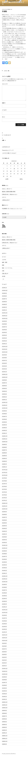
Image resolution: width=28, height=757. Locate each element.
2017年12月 (4, 469)
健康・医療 (4, 262)
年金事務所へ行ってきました (8, 208)
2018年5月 (4, 455)
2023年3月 (4, 304)
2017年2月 (4, 497)
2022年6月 (4, 329)
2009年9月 (4, 710)
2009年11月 (4, 705)
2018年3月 (4, 461)
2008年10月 (4, 741)
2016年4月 (4, 525)
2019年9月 (4, 410)
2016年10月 (4, 508)
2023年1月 (4, 310)
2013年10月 (4, 581)
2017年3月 (4, 495)
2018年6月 (4, 452)
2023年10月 (4, 290)
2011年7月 (4, 649)
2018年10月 (4, 441)
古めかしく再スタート (7, 188)
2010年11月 (4, 671)
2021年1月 (4, 371)
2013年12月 (4, 576)
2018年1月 (4, 467)
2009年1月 (4, 733)
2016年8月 (4, 514)
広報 (8, 70)
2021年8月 (4, 357)
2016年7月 (4, 517)
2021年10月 (4, 352)
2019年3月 (4, 427)
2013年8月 (4, 587)
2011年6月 (4, 651)
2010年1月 (4, 699)
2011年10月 (4, 640)
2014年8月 (4, 553)
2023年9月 (4, 293)
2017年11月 (4, 472)
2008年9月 (4, 744)
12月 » (21, 179)
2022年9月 (4, 321)
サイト (3, 117)
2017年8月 (4, 480)
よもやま (5, 70)
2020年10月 (4, 377)
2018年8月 (4, 447)
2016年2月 (4, 531)
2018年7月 (4, 450)
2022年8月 (4, 324)
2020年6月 (4, 385)
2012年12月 (4, 609)
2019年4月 (4, 424)
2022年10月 (4, 318)
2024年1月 (4, 287)
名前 (3, 102)
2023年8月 (4, 296)
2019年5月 (4, 422)
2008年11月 (4, 738)
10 (14, 168)
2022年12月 (4, 312)
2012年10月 (4, 612)
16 (10, 171)
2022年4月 (4, 335)
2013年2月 (4, 604)
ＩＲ (3, 279)
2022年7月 (4, 326)
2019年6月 (4, 419)
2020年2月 (4, 397)
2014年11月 (4, 548)
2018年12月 (4, 436)
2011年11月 (4, 637)
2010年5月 (4, 688)
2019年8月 (4, 413)
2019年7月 (4, 416)
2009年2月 (4, 730)
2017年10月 (4, 475)
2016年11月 (4, 506)
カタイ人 (4, 197)
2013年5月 (4, 595)
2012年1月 (4, 632)
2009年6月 (4, 719)
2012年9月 (4, 615)
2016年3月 (4, 528)
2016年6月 (4, 520)
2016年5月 (4, 523)
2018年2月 (4, 464)
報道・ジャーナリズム (7, 268)
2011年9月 (4, 643)
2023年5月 (4, 301)
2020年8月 (4, 380)
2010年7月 (4, 682)
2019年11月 (4, 405)
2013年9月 (4, 584)
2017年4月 (4, 492)
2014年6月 (4, 559)
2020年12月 (4, 374)
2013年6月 (4, 593)
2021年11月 (4, 349)
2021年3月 (4, 366)
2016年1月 (4, 534)
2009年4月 (4, 724)
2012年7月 (4, 618)
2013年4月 (4, 598)
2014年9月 (4, 551)
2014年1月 (4, 573)
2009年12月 (4, 702)
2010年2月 (4, 696)
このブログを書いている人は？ (9, 153)
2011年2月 (4, 663)
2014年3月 (4, 567)
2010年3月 (4, 693)
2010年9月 (4, 677)
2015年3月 (4, 542)
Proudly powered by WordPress (9, 753)
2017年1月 (4, 500)
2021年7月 (4, 360)
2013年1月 (4, 606)
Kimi (11, 9)
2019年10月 (4, 408)
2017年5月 (4, 489)
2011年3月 (4, 660)
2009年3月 (4, 727)
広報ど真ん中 (5, 273)
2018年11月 (4, 438)
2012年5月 (4, 623)
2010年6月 (4, 685)
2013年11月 (4, 578)
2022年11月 (4, 315)
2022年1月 (4, 343)
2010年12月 (4, 668)
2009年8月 (4, 713)
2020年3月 (4, 394)
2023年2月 (4, 307)
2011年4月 (4, 657)
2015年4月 (4, 539)
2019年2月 (4, 430)
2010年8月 (4, 679)
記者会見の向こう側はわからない (9, 194)
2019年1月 (4, 433)
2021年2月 (4, 368)
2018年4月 (4, 458)
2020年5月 (4, 388)
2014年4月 (4, 565)
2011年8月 (4, 646)
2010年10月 (4, 674)
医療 (3, 265)
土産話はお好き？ (6, 200)
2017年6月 (4, 486)
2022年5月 (4, 332)
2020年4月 (4, 391)
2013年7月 (4, 590)
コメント (4, 84)
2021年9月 (4, 354)
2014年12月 (4, 545)
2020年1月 (4, 399)
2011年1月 (4, 665)
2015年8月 (4, 536)
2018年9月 (4, 444)
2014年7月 (4, 556)
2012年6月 (4, 621)
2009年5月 (4, 721)
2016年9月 (4, 511)
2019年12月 (4, 402)
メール (4, 110)
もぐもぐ (4, 256)
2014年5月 (4, 562)
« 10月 (6, 179)
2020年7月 (4, 382)
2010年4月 (4, 691)
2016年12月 (4, 503)
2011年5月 (4, 654)
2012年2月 (4, 629)
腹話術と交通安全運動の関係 (8, 191)
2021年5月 (4, 363)
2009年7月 (4, 716)
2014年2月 (4, 570)
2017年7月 (4, 483)
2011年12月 (4, 635)
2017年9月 (4, 478)
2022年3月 (4, 338)
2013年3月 (4, 601)
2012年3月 (4, 626)
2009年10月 (4, 707)
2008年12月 (4, 735)
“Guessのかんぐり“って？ (8, 150)
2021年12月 (4, 346)
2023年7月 (4, 298)
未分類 (3, 276)
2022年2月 (4, 340)
